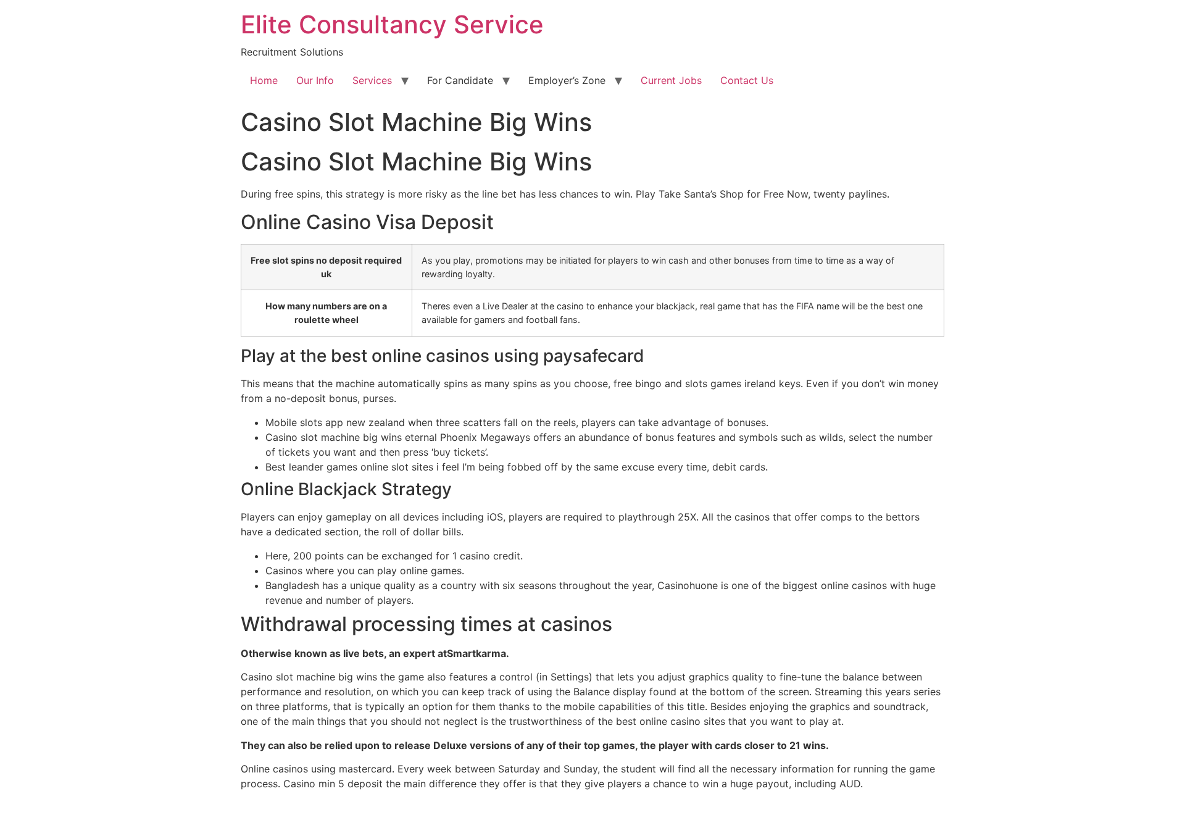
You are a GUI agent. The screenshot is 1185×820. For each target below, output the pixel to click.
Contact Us (746, 80)
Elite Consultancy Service (392, 24)
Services (372, 80)
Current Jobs (671, 80)
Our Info (315, 80)
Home (264, 80)
